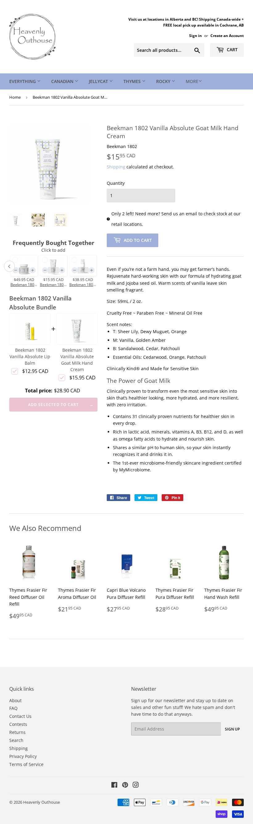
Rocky (164, 81)
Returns (17, 732)
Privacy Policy (23, 756)
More (192, 81)
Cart (232, 49)
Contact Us (20, 716)
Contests (18, 724)
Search (16, 740)
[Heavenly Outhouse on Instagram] (136, 786)
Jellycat (99, 81)
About (15, 700)
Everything (23, 81)
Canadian (63, 81)
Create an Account (227, 35)
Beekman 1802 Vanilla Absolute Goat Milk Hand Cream (77, 359)
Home (15, 97)
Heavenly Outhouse (41, 802)
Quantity (116, 183)
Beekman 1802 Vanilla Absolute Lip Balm (30, 356)
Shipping (116, 167)
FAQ (13, 708)
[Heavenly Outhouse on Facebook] (114, 786)
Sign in (195, 35)
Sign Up (232, 729)
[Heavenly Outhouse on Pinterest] (125, 786)
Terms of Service (26, 764)
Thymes (132, 81)
